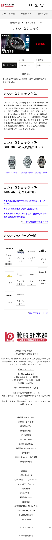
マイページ (26, 519)
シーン (9, 302)
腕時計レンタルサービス (26, 448)
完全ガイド (26, 471)
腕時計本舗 (15, 23)
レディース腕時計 (26, 439)
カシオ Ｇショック (29, 23)
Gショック (9, 256)
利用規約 (26, 488)
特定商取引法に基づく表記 (26, 506)
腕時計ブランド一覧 (26, 417)
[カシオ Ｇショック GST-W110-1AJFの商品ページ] (41, 167)
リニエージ (31, 282)
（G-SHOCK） (9, 262)
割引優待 (26, 453)
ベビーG (42, 280)
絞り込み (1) (11, 65)
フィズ (9, 282)
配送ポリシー (26, 497)
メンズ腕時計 (26, 435)
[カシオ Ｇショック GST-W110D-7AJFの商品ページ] (27, 167)
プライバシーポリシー (25, 510)
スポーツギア (20, 302)
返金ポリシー (26, 493)
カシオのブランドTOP (38, 313)
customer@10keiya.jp (28, 388)
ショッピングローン (26, 484)
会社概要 (26, 502)
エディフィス (42, 260)
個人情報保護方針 (26, 515)
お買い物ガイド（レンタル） (26, 480)
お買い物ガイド (26, 475)
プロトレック (20, 259)
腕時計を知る (26, 431)
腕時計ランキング (26, 422)
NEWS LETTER (26, 528)
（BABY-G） (42, 285)
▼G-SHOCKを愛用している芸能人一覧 (21, 209)
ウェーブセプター (20, 282)
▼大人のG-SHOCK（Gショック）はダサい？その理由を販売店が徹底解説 (25, 215)
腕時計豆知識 (26, 462)
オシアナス (31, 259)
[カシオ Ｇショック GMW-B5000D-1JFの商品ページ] (12, 162)
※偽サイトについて (26, 369)
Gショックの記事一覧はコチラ (35, 222)
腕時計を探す (26, 426)
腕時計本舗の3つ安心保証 (26, 457)
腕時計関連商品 (26, 444)
